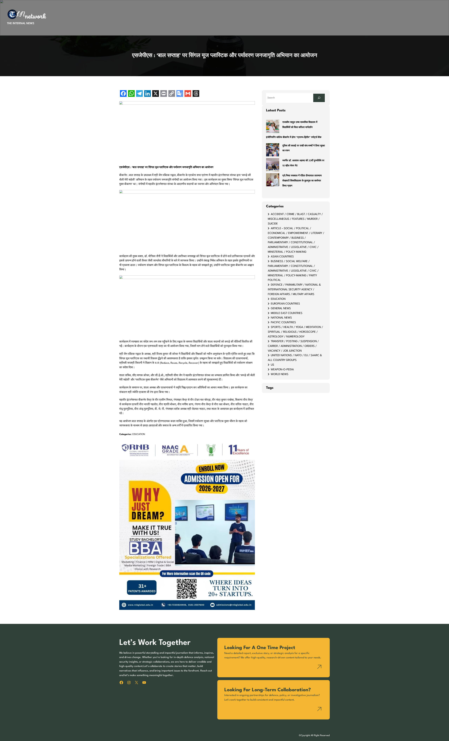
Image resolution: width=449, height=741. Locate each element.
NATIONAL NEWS (281, 317)
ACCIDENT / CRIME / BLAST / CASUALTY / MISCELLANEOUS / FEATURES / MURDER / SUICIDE (295, 219)
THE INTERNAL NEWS (20, 23)
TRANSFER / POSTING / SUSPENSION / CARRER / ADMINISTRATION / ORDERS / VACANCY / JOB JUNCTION (293, 346)
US (272, 364)
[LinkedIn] (147, 94)
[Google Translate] (180, 94)
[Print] (164, 94)
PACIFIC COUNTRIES (283, 322)
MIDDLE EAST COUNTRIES (286, 313)
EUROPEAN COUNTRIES (285, 303)
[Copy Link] (172, 94)
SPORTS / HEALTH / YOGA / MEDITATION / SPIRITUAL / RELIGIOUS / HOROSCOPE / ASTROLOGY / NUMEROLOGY (295, 332)
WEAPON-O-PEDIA (282, 369)
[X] (156, 94)
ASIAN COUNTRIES (282, 256)
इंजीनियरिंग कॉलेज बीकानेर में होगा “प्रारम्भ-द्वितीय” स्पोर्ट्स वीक (293, 137)
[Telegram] (139, 94)
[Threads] (196, 94)
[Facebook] (123, 94)
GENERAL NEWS (281, 308)
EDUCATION (138, 434)
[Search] (319, 98)
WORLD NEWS (279, 374)
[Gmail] (188, 94)
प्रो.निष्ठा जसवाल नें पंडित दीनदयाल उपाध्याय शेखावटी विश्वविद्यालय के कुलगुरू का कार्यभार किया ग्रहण (302, 181)
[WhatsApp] (131, 94)
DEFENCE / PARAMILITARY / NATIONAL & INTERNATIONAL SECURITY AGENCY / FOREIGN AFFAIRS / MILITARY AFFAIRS (294, 289)
